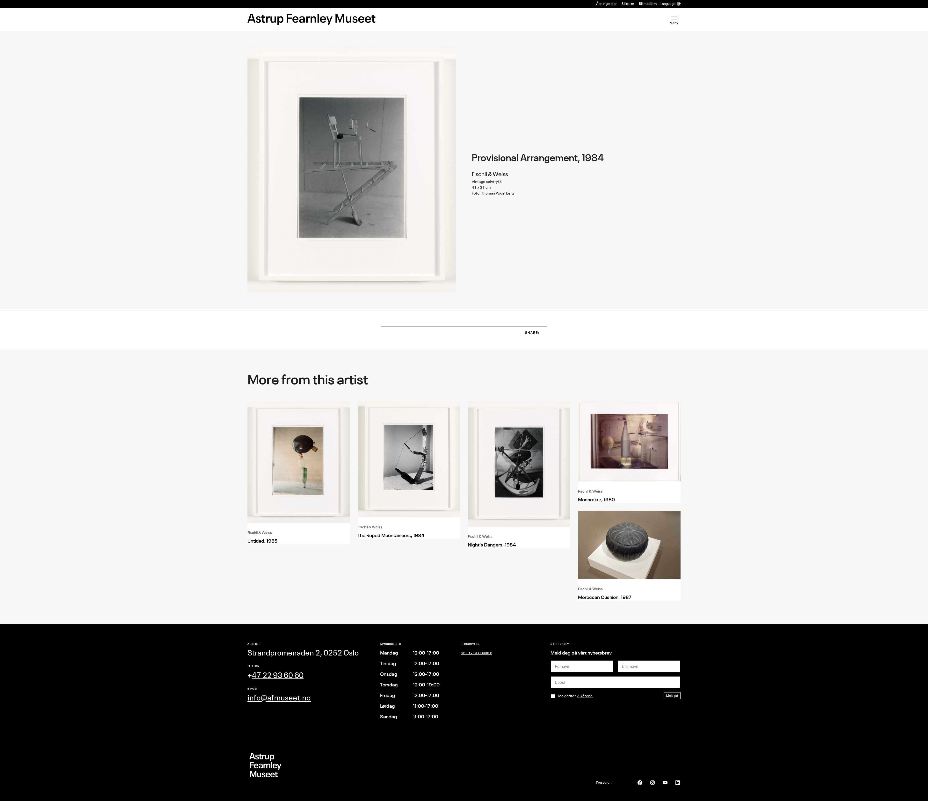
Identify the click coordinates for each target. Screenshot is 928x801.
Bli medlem (648, 4)
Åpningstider (606, 4)
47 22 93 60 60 (278, 675)
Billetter (628, 4)
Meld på (672, 695)
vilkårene (585, 695)
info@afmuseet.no (279, 697)
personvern (470, 643)
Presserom (604, 782)
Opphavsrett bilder (476, 653)
